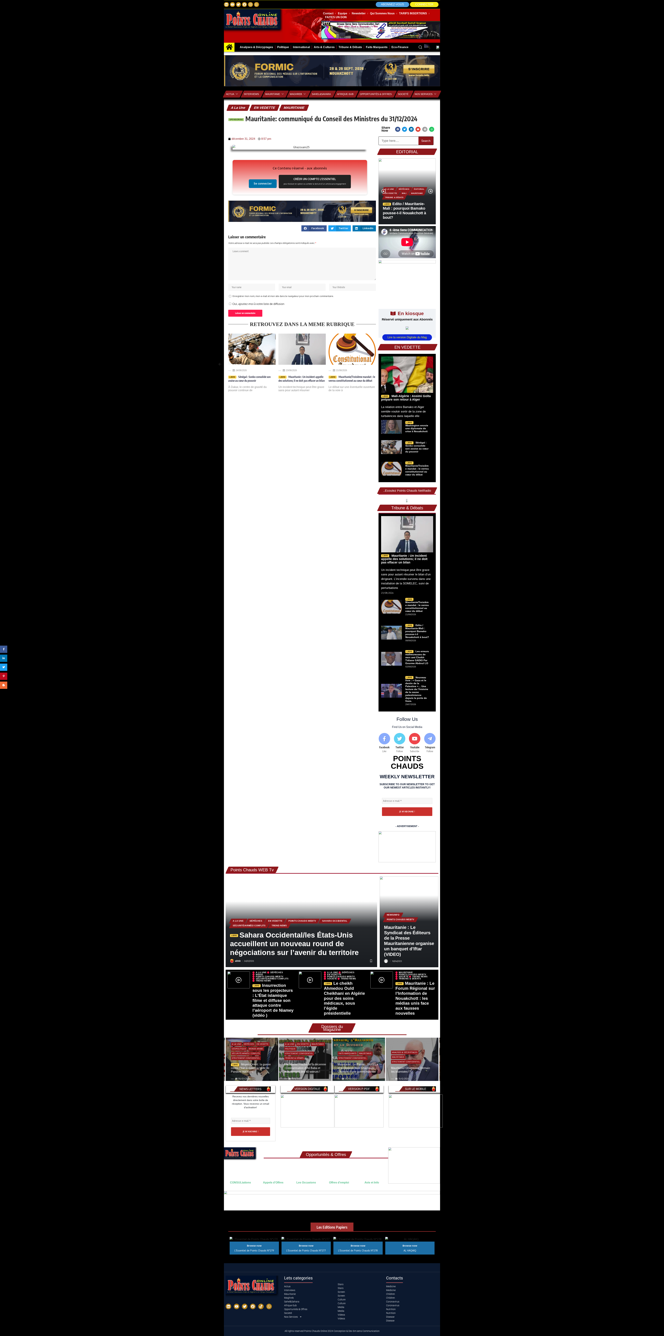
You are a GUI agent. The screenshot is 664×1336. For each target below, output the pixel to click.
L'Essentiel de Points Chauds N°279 (254, 1250)
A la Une (238, 107)
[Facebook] (244, 4)
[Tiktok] (261, 1306)
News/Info (393, 915)
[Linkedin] (226, 4)
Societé (403, 94)
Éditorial (419, 189)
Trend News (279, 926)
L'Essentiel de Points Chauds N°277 (306, 1250)
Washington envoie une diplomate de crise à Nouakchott (416, 428)
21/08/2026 (291, 370)
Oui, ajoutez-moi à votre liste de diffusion (258, 304)
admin (238, 960)
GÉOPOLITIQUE (399, 1045)
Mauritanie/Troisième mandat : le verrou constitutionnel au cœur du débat (301, 378)
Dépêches (404, 189)
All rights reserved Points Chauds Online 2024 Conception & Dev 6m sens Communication (332, 1331)
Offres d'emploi (339, 1182)
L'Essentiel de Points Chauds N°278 (358, 1250)
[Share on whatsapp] (431, 129)
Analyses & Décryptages (351, 1052)
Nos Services (423, 94)
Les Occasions (306, 1182)
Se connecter (263, 183)
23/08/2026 (241, 370)
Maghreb (296, 94)
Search (425, 141)
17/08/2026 (341, 370)
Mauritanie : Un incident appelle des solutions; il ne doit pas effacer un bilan (251, 378)
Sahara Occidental (334, 921)
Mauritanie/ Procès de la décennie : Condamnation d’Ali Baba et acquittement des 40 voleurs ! (252, 1068)
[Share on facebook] (397, 129)
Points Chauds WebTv (302, 921)
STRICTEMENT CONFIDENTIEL (246, 1053)
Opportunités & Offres (376, 94)
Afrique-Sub (345, 94)
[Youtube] (414, 743)
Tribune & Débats (394, 197)
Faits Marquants (294, 1053)
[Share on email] (418, 129)
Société (332, 979)
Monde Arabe (399, 1050)
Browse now (254, 1245)
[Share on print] (424, 129)
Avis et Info (372, 1182)
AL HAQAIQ (410, 1250)
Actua (230, 94)
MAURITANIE (294, 107)
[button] (424, 4)
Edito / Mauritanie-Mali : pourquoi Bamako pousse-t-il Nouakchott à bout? (404, 211)
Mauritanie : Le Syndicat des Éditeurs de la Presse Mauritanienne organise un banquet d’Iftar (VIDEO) (409, 941)
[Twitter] (238, 4)
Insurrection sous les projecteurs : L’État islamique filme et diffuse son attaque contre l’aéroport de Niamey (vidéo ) (272, 1000)
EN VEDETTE (264, 107)
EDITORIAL (407, 151)
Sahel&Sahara (321, 94)
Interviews (251, 94)
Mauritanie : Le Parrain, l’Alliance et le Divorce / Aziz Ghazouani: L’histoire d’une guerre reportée (304, 1068)
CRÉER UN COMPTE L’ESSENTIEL (315, 181)
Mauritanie (272, 94)
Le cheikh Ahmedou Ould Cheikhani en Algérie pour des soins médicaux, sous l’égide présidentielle (344, 998)
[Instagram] (250, 4)
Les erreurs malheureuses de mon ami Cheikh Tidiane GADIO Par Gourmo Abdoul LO (417, 657)
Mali (404, 193)
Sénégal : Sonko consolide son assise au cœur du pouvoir (416, 447)
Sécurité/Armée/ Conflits (249, 926)
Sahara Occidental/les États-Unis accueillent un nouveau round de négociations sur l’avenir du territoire (294, 944)
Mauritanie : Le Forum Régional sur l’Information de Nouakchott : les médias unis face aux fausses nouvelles (415, 998)
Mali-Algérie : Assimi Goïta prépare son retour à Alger (406, 397)
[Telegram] (429, 743)
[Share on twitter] (404, 129)
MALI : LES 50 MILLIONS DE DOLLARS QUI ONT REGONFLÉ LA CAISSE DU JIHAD (352, 380)
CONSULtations (240, 1182)
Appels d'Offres (273, 1182)
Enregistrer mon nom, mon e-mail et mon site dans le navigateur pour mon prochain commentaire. (283, 296)
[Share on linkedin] (411, 129)
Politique (237, 1049)
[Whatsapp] (256, 4)
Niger (259, 975)
